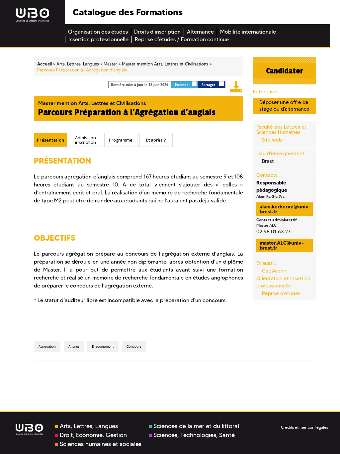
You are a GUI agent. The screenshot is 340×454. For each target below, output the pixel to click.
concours (134, 346)
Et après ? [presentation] (156, 140)
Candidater (284, 71)
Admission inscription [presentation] (85, 140)
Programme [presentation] (120, 140)
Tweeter (182, 84)
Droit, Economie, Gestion (93, 435)
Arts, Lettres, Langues (89, 426)
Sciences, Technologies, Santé (194, 435)
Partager (209, 84)
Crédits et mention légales (304, 427)
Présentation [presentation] (50, 140)
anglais (73, 346)
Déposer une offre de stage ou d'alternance (284, 105)
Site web (272, 140)
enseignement (103, 346)
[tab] (50, 140)
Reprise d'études (281, 293)
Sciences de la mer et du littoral (196, 426)
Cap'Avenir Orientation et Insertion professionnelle (283, 278)
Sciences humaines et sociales (100, 444)
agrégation (47, 346)
